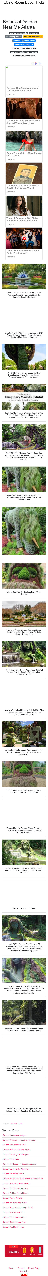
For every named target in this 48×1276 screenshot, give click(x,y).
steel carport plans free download (24, 52)
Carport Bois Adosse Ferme (14, 1144)
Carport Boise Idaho (11, 1159)
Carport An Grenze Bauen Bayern (16, 1149)
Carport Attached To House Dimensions (19, 1140)
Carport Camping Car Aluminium (16, 1169)
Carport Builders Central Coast (15, 1193)
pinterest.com (16, 1123)
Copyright (24, 1271)
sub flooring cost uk (14, 36)
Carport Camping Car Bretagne (15, 1154)
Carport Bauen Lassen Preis (14, 1222)
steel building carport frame (24, 56)
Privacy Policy (33, 1268)
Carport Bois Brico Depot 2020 (15, 1188)
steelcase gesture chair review (24, 48)
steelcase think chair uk (33, 36)
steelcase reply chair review (24, 40)
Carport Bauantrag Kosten (13, 1173)
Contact (21, 1268)
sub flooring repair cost (24, 44)
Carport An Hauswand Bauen (15, 1202)
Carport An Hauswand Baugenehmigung (19, 1164)
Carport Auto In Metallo (12, 1198)
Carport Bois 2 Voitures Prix (14, 1217)
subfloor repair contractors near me (24, 33)
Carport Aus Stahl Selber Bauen (16, 1183)
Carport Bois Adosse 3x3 (13, 1212)
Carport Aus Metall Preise (13, 1227)
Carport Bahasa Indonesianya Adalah (18, 1207)
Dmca (11, 1268)
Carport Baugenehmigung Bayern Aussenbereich (23, 1178)
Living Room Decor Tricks (24, 2)
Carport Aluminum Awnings (14, 1135)
